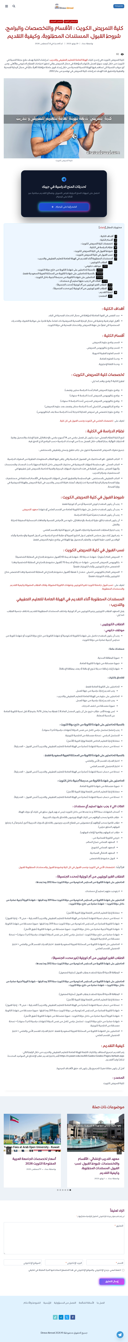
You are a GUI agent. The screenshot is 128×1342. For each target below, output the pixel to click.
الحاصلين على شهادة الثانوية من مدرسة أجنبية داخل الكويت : (68, 277)
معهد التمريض (30, 509)
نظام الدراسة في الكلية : (102, 247)
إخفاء (102, 227)
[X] (67, 1317)
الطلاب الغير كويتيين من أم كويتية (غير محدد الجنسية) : (82, 288)
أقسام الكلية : (107, 240)
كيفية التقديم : (107, 292)
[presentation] (95, 1133)
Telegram (119, 6)
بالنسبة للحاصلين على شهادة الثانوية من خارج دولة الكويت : (69, 270)
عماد (83, 43)
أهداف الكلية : (108, 236)
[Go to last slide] (119, 1150)
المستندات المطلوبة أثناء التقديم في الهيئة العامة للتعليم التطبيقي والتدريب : (76, 259)
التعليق (119, 1226)
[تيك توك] (55, 1317)
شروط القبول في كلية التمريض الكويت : (95, 251)
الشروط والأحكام (32, 1303)
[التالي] (8, 1150)
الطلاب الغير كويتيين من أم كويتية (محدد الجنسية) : (84, 285)
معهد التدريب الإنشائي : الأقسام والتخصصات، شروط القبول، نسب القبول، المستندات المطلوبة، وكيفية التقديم (97, 1166)
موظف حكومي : (95, 266)
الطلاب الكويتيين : (101, 262)
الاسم (119, 1263)
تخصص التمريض (56, 21)
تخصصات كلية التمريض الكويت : (98, 244)
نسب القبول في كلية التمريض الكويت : (95, 255)
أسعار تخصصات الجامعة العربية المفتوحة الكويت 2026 (34, 1161)
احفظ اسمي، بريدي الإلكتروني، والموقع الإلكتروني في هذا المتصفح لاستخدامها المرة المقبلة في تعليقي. (74, 1270)
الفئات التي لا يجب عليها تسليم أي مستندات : (83, 281)
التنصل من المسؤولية (65, 1303)
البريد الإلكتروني (74, 1263)
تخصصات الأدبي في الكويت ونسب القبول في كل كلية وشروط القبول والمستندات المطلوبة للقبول (67, 867)
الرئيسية (47, 1303)
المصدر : (105, 296)
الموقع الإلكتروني (31, 1263)
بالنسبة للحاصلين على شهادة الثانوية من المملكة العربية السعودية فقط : (62, 273)
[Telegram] (120, 1334)
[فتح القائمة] (7, 6)
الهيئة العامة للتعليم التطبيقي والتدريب (69, 60)
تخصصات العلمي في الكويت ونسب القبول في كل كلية (86, 421)
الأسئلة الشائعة (86, 1303)
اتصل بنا (101, 1303)
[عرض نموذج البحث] (14, 6)
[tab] (70, 1190)
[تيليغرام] (61, 1317)
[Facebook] (72, 1317)
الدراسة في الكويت (70, 21)
